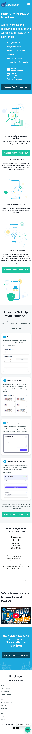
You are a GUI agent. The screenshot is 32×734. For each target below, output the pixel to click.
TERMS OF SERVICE (7, 702)
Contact (4, 709)
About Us (4, 713)
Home (3, 685)
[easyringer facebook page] (14, 728)
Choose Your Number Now (16, 87)
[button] (3, 566)
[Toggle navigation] (28, 4)
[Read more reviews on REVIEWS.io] (16, 548)
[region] (16, 566)
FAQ (2, 699)
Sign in (3, 719)
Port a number (6, 688)
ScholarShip (5, 691)
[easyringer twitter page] (17, 728)
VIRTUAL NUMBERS (6, 695)
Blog (2, 716)
